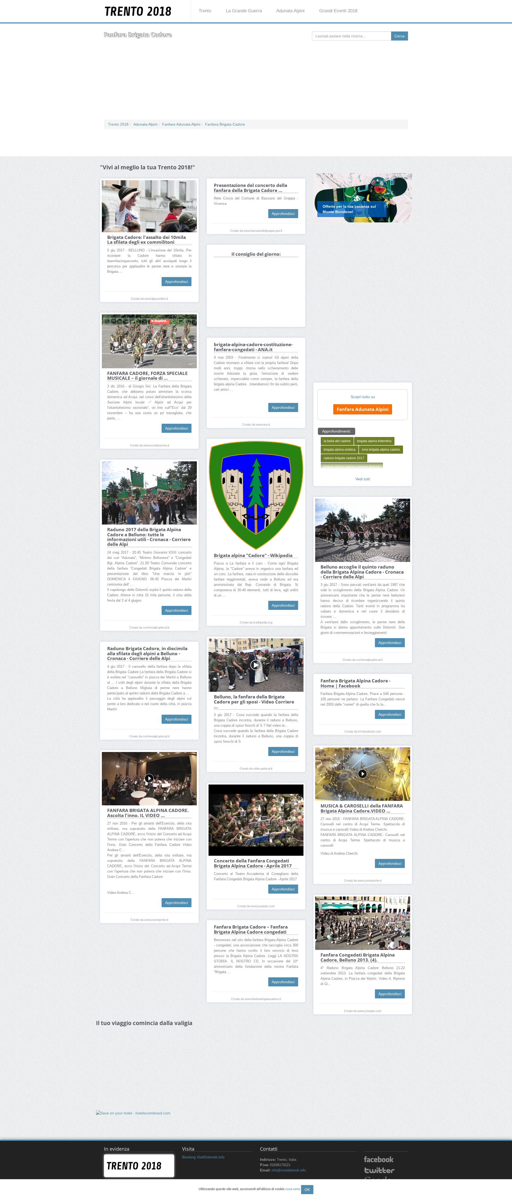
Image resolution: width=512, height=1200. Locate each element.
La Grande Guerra (244, 10)
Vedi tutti (362, 479)
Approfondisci (176, 281)
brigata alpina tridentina (374, 441)
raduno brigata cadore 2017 (344, 458)
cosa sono (292, 1189)
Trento (205, 10)
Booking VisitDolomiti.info (203, 1157)
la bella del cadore (337, 441)
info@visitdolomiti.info (289, 1170)
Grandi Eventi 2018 (338, 10)
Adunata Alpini (290, 10)
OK (307, 1189)
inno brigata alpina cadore (381, 449)
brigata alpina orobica (339, 449)
